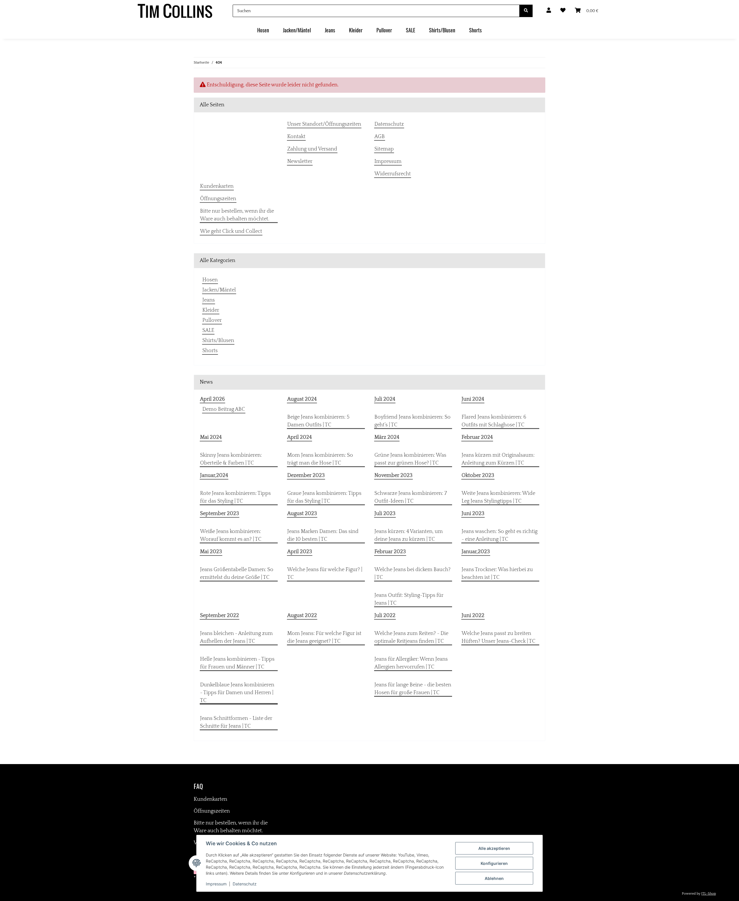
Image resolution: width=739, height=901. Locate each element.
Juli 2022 (384, 615)
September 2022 (219, 615)
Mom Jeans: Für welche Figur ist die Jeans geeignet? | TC (324, 637)
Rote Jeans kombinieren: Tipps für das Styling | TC (235, 497)
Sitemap (384, 149)
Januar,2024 (214, 475)
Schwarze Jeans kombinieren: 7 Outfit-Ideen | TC (410, 497)
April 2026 (212, 399)
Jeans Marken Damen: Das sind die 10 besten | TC (323, 535)
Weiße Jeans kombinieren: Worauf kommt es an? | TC (231, 535)
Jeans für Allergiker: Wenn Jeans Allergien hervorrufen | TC (411, 663)
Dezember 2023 (306, 475)
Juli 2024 (384, 399)
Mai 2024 (211, 437)
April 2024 (299, 437)
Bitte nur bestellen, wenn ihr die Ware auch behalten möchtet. (237, 215)
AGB (379, 137)
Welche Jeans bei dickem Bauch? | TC (412, 573)
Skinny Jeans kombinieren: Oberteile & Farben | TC (231, 459)
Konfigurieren (494, 863)
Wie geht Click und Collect (231, 231)
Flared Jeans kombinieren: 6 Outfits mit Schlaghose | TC (494, 421)
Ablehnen (494, 878)
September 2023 (219, 514)
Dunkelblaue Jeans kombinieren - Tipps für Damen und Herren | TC (237, 692)
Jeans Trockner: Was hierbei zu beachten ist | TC (497, 573)
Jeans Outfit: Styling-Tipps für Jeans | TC (408, 599)
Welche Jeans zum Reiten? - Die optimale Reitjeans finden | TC (411, 637)
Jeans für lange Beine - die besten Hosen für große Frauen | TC (412, 689)
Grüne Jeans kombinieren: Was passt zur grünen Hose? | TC (410, 459)
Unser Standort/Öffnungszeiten (324, 124)
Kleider (210, 310)
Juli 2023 (384, 514)
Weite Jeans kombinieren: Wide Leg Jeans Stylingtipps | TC (498, 497)
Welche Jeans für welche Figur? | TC (324, 573)
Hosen (210, 280)
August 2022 (302, 615)
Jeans (208, 300)
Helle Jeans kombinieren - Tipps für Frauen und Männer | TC (237, 663)
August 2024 (302, 399)
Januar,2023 (476, 552)
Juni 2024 (473, 399)
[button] (549, 11)
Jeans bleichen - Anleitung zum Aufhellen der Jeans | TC (236, 637)
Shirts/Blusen (218, 340)
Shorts (210, 351)
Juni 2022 (473, 615)
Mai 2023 (211, 552)
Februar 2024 (477, 437)
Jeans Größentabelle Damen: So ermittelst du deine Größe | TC (236, 573)
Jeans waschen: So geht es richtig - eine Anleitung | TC (500, 535)
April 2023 (299, 552)
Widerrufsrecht (392, 174)
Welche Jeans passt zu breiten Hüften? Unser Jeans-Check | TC (498, 637)
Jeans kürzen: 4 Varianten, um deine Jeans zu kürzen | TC (408, 535)
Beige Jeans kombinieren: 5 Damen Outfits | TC (318, 421)
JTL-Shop (708, 894)
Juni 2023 (473, 514)
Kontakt (296, 137)
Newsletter (299, 161)
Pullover (212, 320)
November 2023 (393, 475)
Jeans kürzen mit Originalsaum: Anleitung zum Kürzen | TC (498, 459)
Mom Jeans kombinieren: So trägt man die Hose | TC (320, 459)
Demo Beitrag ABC (223, 409)
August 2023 (302, 514)
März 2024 (386, 437)
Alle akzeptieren (494, 848)
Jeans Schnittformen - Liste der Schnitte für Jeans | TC (236, 722)
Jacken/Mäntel (219, 290)
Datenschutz (245, 883)
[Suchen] (526, 11)
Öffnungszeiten (218, 199)
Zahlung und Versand (312, 149)
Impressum (216, 883)
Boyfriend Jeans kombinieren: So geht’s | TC (412, 421)
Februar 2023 (390, 552)
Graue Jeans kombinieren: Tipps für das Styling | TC (324, 497)
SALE (208, 330)
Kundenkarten (217, 186)
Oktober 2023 (478, 475)
